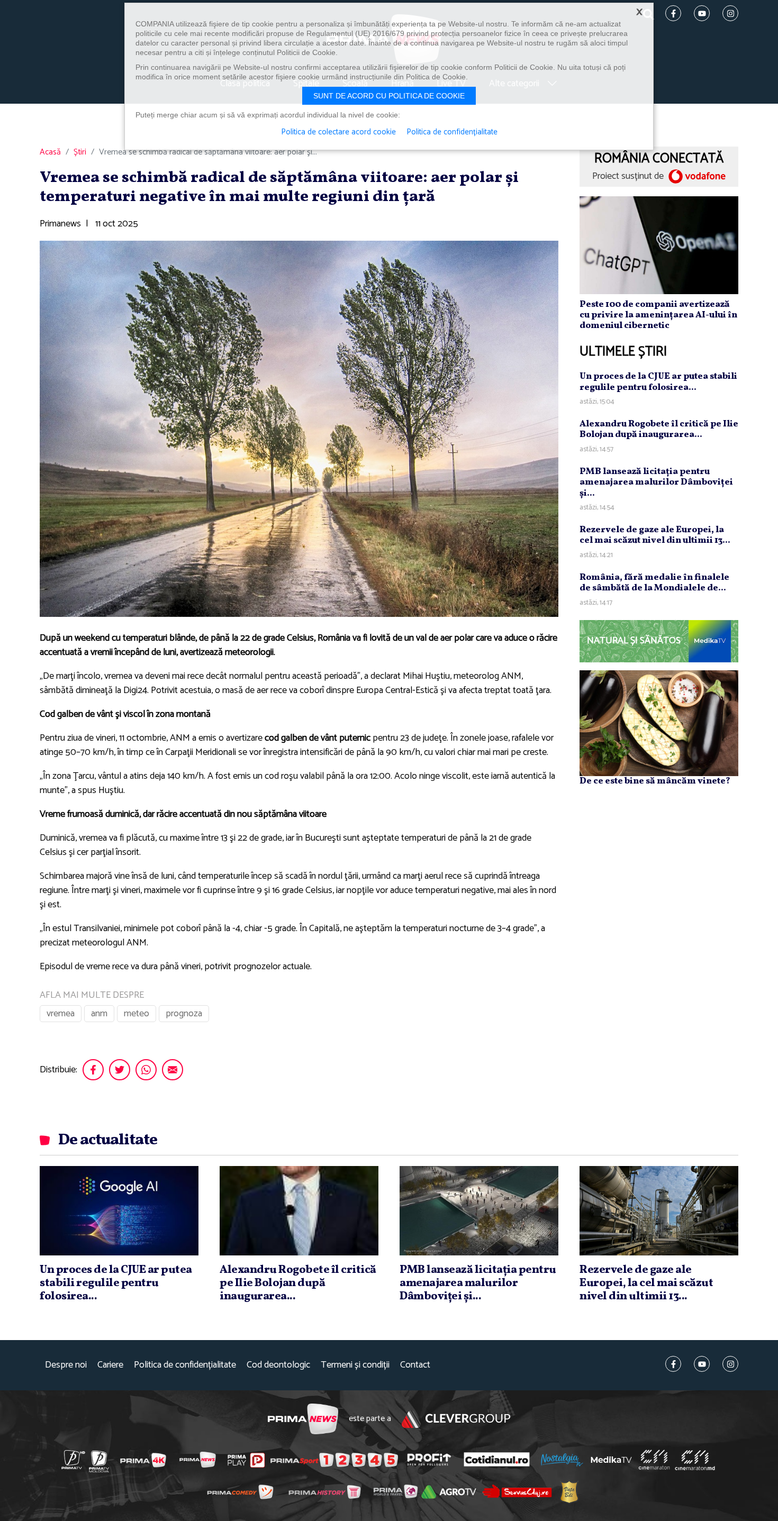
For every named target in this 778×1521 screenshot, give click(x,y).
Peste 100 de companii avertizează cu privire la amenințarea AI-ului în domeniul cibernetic (658, 315)
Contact (415, 1365)
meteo (136, 1014)
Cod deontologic (278, 1365)
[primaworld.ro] (395, 1491)
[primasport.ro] (334, 1460)
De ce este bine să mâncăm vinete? (655, 781)
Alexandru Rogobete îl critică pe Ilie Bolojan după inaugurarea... (659, 429)
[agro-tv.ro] (449, 1492)
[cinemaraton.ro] (654, 1460)
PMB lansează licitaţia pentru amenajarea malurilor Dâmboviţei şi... (656, 482)
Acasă (50, 152)
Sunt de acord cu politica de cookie (389, 96)
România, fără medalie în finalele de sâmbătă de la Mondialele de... (654, 582)
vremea (61, 1014)
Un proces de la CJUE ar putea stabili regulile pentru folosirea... (658, 381)
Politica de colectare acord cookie (338, 132)
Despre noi (66, 1365)
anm (99, 1014)
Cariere (110, 1365)
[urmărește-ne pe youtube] (702, 1364)
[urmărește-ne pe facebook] (673, 1364)
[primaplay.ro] (246, 1460)
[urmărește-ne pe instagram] (730, 1364)
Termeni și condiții (355, 1365)
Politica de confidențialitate (185, 1365)
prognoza (184, 1014)
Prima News (303, 1419)
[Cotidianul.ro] (497, 1460)
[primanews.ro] (198, 1460)
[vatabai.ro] (569, 1492)
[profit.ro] (429, 1460)
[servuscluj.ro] (517, 1491)
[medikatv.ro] (611, 1459)
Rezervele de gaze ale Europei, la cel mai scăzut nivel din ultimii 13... (655, 535)
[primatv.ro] (74, 1459)
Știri (80, 152)
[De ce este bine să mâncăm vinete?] (659, 723)
